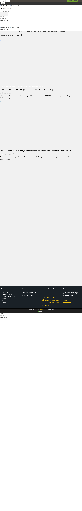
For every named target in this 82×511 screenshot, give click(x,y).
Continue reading (5, 98)
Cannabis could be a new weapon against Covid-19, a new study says (27, 90)
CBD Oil (41, 86)
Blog (2, 86)
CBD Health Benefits (17, 86)
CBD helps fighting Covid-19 (31, 86)
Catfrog (41, 309)
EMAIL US (67, 301)
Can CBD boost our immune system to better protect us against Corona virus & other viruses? (36, 151)
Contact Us (4, 302)
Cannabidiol (7, 86)
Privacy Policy (5, 292)
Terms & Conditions (6, 294)
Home (1, 39)
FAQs (2, 300)
